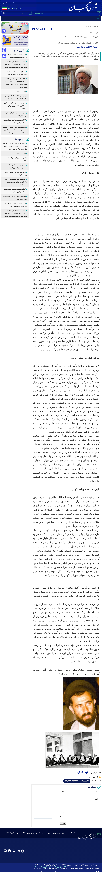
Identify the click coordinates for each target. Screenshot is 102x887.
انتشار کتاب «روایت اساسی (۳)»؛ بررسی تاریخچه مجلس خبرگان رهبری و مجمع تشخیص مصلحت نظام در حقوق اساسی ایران (16, 83)
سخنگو (44, 833)
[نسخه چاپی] (41, 29)
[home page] (84, 7)
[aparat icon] (3, 43)
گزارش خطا (93, 777)
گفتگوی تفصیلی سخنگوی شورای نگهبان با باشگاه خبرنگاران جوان (15, 121)
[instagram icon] (3, 37)
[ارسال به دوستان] (37, 29)
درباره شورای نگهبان (59, 833)
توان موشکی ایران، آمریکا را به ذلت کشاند (16, 159)
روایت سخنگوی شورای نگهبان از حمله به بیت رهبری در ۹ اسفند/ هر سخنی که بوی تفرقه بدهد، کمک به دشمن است (15, 130)
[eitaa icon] (3, 50)
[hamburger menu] (97, 18)
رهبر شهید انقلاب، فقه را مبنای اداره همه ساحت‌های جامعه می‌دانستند (16, 97)
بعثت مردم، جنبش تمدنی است (17, 91)
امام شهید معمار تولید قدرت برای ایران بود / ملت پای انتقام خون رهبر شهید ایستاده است (15, 106)
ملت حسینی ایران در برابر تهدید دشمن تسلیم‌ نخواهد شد (15, 197)
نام (97, 791)
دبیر (49, 833)
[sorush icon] (3, 31)
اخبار (86, 26)
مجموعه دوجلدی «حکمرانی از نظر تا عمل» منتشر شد (16, 114)
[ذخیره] (33, 29)
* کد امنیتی (61, 812)
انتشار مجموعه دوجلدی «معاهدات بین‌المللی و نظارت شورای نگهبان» (16, 166)
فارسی (5, 2)
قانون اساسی (21, 833)
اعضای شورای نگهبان (33, 833)
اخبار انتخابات (10, 833)
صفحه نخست (94, 26)
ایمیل (96, 799)
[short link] (76, 781)
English (13, 2)
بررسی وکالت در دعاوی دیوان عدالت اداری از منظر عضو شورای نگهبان (16, 55)
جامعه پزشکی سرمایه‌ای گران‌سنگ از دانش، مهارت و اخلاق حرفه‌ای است (16, 73)
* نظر (63, 791)
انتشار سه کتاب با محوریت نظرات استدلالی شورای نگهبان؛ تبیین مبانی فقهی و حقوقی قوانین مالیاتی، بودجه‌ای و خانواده (15, 64)
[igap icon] (3, 56)
